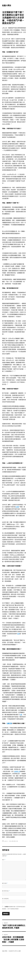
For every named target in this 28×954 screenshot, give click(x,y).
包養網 (17, 507)
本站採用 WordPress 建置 (15, 951)
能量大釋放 (6, 5)
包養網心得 (17, 771)
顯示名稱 (5, 883)
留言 (3, 859)
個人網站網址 (5, 898)
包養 (18, 633)
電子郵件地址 (6, 891)
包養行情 (9, 723)
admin (6, 841)
